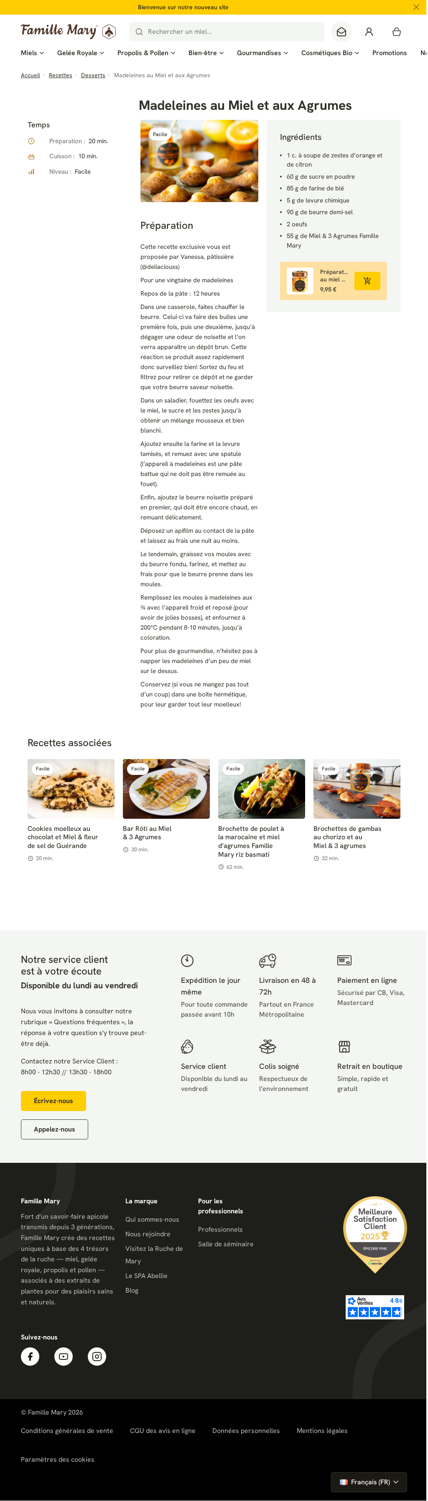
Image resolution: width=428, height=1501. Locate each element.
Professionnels (220, 1229)
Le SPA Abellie (146, 1275)
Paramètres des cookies (57, 1459)
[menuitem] (32, 53)
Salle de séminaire (226, 1244)
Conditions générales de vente (67, 1430)
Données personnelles (246, 1430)
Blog (131, 1290)
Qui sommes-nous (152, 1219)
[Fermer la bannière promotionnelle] (416, 7)
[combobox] (227, 32)
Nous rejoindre (148, 1234)
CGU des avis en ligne (163, 1430)
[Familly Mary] (68, 31)
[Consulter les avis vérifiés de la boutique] (375, 1307)
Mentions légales (322, 1430)
